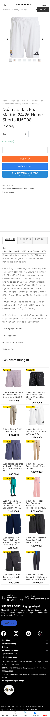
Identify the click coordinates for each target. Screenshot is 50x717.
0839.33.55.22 (7, 671)
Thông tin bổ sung (25, 240)
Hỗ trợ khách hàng (9, 644)
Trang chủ (6, 101)
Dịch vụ (5, 647)
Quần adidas (17, 189)
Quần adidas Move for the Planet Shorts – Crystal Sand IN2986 (13, 394)
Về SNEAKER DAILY (9, 654)
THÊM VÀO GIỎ (25, 166)
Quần (23, 101)
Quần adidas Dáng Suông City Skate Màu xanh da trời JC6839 (36, 576)
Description (10, 239)
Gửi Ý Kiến (9, 623)
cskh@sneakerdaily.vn (40, 599)
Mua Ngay (25, 159)
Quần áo (15, 101)
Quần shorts (32, 101)
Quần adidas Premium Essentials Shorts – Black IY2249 (36, 540)
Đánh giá (40, 239)
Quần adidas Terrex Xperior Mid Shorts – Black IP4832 (12, 576)
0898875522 (12, 597)
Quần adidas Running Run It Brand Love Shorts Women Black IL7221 (35, 395)
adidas (11, 192)
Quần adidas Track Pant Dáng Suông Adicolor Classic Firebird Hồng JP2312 (36, 504)
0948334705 (17, 600)
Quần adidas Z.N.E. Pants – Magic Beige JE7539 (35, 466)
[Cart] (5, 4)
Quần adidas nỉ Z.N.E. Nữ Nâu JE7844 (12, 430)
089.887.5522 (14, 665)
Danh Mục (6, 640)
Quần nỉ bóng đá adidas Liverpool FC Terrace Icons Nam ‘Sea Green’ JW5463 (12, 504)
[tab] (9, 240)
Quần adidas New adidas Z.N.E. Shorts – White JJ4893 (36, 431)
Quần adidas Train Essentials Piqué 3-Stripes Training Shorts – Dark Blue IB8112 (13, 541)
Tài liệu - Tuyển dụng (10, 650)
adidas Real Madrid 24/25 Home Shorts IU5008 (24, 251)
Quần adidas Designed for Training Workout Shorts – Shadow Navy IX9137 (13, 467)
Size (4, 134)
